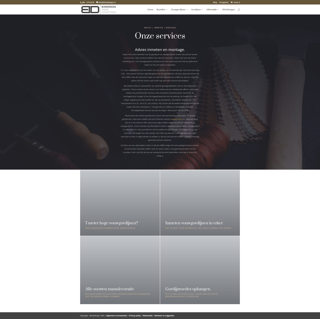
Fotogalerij (223, 2)
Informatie (211, 10)
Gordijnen (196, 10)
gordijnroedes (176, 119)
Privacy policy (135, 315)
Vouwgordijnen (178, 10)
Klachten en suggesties (164, 315)
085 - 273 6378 (88, 2)
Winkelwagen (228, 10)
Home (150, 10)
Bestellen (160, 10)
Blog (215, 2)
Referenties (147, 315)
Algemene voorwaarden (116, 315)
